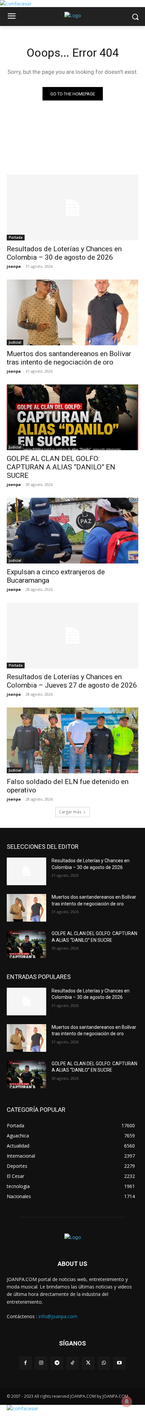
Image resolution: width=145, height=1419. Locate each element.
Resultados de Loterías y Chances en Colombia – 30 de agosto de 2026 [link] (64, 253)
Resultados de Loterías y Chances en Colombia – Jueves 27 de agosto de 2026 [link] (72, 681)
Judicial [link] (15, 342)
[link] (15, 3)
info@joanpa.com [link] (57, 1316)
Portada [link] (16, 237)
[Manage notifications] (126, 1401)
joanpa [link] (14, 266)
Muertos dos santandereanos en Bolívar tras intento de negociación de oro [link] (69, 358)
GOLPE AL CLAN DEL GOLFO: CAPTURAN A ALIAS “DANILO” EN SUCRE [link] (61, 467)
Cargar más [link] (70, 812)
